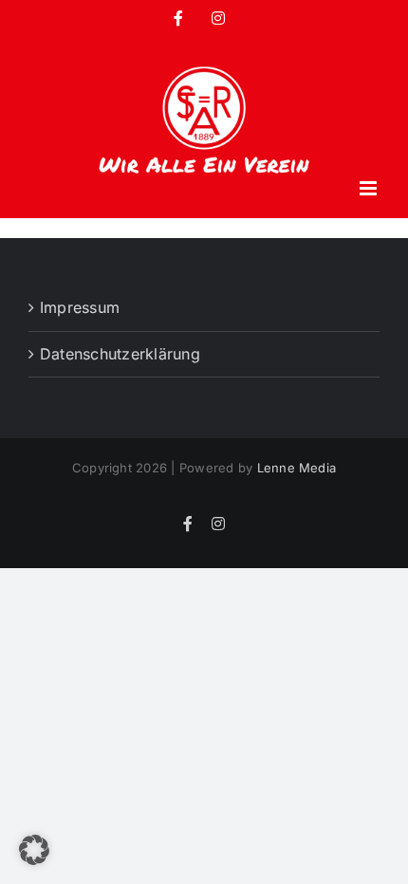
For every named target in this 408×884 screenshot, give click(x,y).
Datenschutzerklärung (120, 353)
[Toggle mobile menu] (370, 188)
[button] (34, 850)
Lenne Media (297, 467)
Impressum (80, 307)
